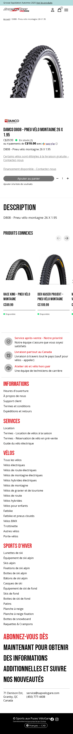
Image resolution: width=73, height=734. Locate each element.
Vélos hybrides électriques (20, 480)
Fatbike (8, 511)
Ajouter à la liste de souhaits (18, 184)
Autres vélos (11, 531)
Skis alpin (9, 563)
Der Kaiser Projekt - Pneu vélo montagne (50, 296)
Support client (12, 401)
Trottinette (10, 526)
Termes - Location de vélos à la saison (27, 433)
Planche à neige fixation (18, 614)
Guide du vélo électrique (18, 443)
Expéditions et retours (17, 411)
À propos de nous (14, 396)
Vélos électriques (14, 465)
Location (8, 428)
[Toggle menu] (66, 10)
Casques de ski (12, 583)
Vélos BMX (10, 521)
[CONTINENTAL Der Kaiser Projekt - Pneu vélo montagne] (54, 269)
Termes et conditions (16, 406)
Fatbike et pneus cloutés (18, 516)
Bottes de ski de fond (16, 598)
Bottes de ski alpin (15, 573)
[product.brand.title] (36, 121)
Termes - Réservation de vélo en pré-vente (30, 438)
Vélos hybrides (12, 501)
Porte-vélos (10, 536)
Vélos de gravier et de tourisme (23, 490)
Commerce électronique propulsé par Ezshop (29, 721)
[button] (36, 143)
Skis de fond (11, 593)
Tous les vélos (12, 460)
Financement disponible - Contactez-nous (29, 169)
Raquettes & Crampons (18, 624)
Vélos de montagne (15, 485)
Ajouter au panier (28, 178)
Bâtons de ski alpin (15, 578)
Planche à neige (13, 609)
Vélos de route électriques (19, 470)
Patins (7, 604)
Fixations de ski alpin (16, 568)
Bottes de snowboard (17, 619)
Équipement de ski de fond (20, 588)
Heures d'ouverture (16, 391)
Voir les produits (44, 2)
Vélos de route (12, 495)
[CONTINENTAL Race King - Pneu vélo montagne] (19, 269)
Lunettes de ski (13, 553)
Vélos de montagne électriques (23, 475)
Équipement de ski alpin (18, 558)
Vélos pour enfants (15, 506)
